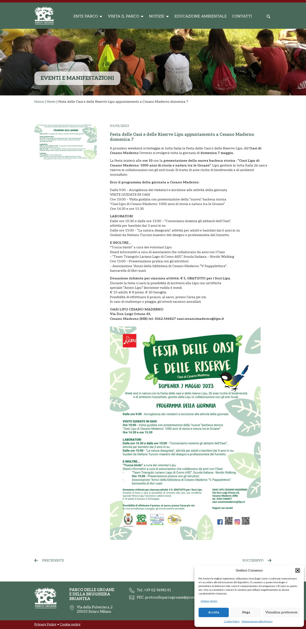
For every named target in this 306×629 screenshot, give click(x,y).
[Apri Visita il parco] (142, 16)
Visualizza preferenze (281, 612)
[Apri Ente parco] (101, 16)
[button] (298, 570)
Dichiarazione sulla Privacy (257, 621)
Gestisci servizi (209, 601)
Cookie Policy (232, 621)
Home (39, 102)
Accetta (213, 612)
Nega (246, 612)
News (51, 102)
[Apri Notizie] (167, 16)
